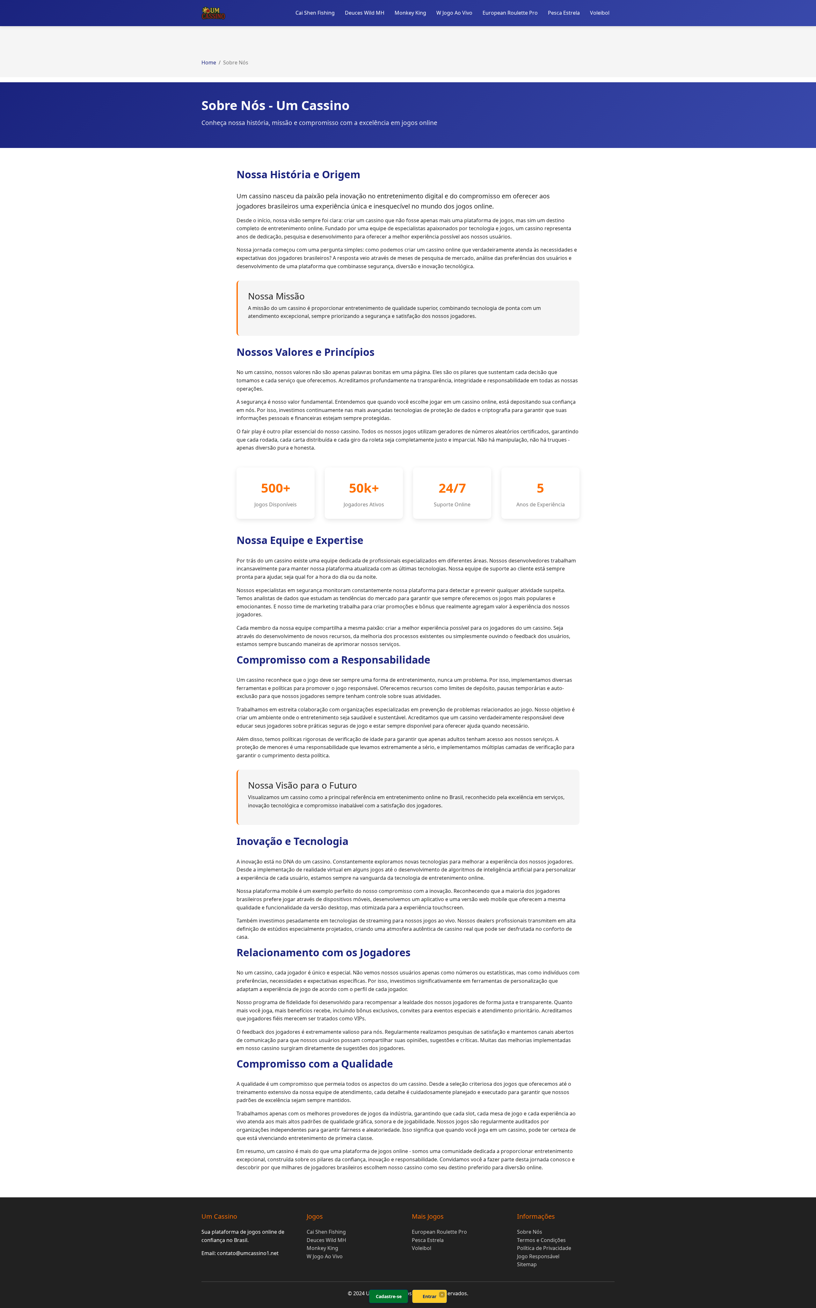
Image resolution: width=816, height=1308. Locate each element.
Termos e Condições (541, 1240)
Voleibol (599, 12)
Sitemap (527, 1264)
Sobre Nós (529, 1231)
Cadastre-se (389, 1296)
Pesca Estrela (564, 12)
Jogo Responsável (538, 1256)
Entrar (429, 1296)
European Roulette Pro (510, 12)
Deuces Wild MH (364, 12)
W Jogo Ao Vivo (454, 12)
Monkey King (410, 12)
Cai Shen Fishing (315, 12)
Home (208, 62)
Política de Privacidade (544, 1248)
